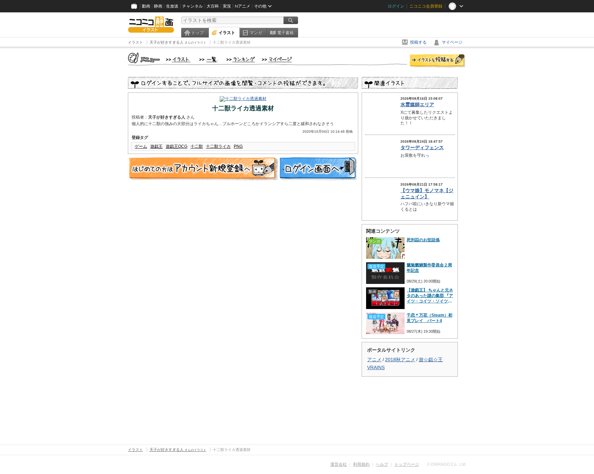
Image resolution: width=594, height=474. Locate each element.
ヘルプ (382, 464)
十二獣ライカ (218, 146)
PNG (238, 146)
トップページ (406, 464)
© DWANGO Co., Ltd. (446, 464)
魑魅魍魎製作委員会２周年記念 (429, 268)
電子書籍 (285, 32)
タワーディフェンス (422, 147)
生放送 (172, 6)
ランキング (240, 60)
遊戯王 (156, 146)
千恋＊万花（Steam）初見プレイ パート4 (429, 318)
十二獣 (196, 146)
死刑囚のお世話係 (423, 240)
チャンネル (192, 6)
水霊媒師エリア (417, 104)
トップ (197, 32)
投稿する (418, 42)
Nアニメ (242, 6)
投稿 (437, 61)
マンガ (256, 32)
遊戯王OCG (176, 146)
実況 (227, 6)
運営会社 (338, 464)
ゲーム (141, 146)
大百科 (213, 6)
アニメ (374, 359)
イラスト (227, 32)
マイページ (452, 42)
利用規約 (361, 464)
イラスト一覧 (209, 60)
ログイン (396, 6)
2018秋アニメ (400, 359)
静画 (158, 6)
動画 (146, 6)
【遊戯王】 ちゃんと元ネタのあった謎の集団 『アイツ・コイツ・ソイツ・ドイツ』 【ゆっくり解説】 (430, 296)
